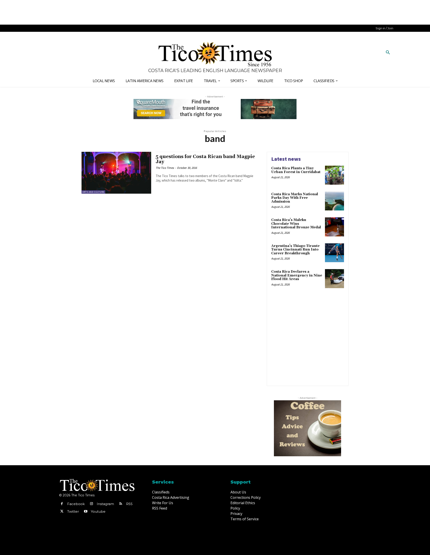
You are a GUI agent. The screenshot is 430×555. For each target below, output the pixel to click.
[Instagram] (91, 504)
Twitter (73, 511)
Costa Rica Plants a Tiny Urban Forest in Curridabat (295, 170)
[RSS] (120, 504)
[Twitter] (61, 511)
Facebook (76, 504)
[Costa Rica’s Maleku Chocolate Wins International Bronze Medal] (334, 226)
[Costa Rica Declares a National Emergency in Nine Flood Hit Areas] (334, 278)
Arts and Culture (93, 192)
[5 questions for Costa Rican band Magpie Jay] (116, 173)
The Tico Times (165, 168)
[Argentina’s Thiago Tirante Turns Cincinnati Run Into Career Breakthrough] (334, 252)
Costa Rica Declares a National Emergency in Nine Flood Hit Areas (296, 275)
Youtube (98, 511)
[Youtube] (85, 511)
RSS (129, 504)
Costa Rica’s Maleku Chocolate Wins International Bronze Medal (296, 223)
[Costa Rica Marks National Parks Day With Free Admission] (334, 201)
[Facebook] (61, 504)
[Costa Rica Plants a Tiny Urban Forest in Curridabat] (334, 175)
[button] (388, 52)
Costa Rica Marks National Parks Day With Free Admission (294, 198)
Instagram (105, 504)
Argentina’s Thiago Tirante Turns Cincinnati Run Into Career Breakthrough (295, 249)
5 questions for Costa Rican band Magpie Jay (205, 159)
